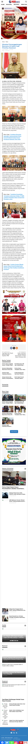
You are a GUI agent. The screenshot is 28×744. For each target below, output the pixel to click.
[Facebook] (11, 348)
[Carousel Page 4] (15, 640)
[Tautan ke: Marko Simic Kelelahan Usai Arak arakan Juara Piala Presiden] (5, 714)
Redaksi (16, 737)
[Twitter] (14, 348)
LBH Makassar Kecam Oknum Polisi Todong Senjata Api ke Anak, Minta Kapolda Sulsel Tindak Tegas (17, 500)
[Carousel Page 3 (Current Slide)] (14, 640)
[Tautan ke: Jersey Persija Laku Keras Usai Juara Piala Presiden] (5, 705)
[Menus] (2, 1)
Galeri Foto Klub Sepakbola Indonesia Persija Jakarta (16, 721)
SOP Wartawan (16, 739)
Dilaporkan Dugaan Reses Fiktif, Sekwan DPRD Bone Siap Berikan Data (17, 609)
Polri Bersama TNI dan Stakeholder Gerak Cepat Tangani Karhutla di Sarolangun (20, 364)
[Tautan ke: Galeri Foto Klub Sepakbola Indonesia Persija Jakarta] (5, 722)
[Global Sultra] (14, 1)
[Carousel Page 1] (10, 640)
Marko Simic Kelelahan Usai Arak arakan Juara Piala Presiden (16, 711)
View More (14, 431)
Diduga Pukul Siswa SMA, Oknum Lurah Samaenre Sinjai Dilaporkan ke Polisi (17, 493)
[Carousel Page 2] (12, 640)
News (3, 50)
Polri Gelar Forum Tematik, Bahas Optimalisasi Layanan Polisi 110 (19, 377)
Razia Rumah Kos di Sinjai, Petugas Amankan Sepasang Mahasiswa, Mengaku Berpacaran (16, 616)
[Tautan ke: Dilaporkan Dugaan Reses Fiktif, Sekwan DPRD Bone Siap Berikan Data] (5, 611)
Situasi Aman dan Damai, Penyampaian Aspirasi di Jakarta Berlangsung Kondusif (7, 377)
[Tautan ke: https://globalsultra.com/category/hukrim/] (25, 469)
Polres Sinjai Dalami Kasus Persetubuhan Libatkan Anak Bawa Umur (13, 487)
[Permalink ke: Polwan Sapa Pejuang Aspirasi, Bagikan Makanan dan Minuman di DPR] (7, 420)
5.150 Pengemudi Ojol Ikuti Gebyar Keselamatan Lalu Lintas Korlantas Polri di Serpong (19, 373)
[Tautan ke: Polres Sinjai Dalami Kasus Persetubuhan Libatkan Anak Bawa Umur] (14, 478)
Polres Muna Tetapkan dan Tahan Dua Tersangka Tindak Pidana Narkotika (20, 369)
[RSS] (17, 348)
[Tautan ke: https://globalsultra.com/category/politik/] (25, 625)
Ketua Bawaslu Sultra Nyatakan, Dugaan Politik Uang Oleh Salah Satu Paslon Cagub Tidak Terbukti (13, 636)
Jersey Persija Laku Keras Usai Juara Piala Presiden (17, 704)
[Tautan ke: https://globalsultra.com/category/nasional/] (25, 646)
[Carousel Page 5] (17, 640)
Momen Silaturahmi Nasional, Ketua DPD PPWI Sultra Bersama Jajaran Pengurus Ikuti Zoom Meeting (7, 369)
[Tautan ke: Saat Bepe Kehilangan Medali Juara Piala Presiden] (14, 691)
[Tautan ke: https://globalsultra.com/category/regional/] (25, 681)
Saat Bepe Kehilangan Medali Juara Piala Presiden (13, 700)
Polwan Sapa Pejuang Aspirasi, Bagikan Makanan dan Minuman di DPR (7, 373)
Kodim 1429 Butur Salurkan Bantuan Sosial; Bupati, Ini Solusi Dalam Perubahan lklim (20, 354)
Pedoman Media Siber (6, 739)
